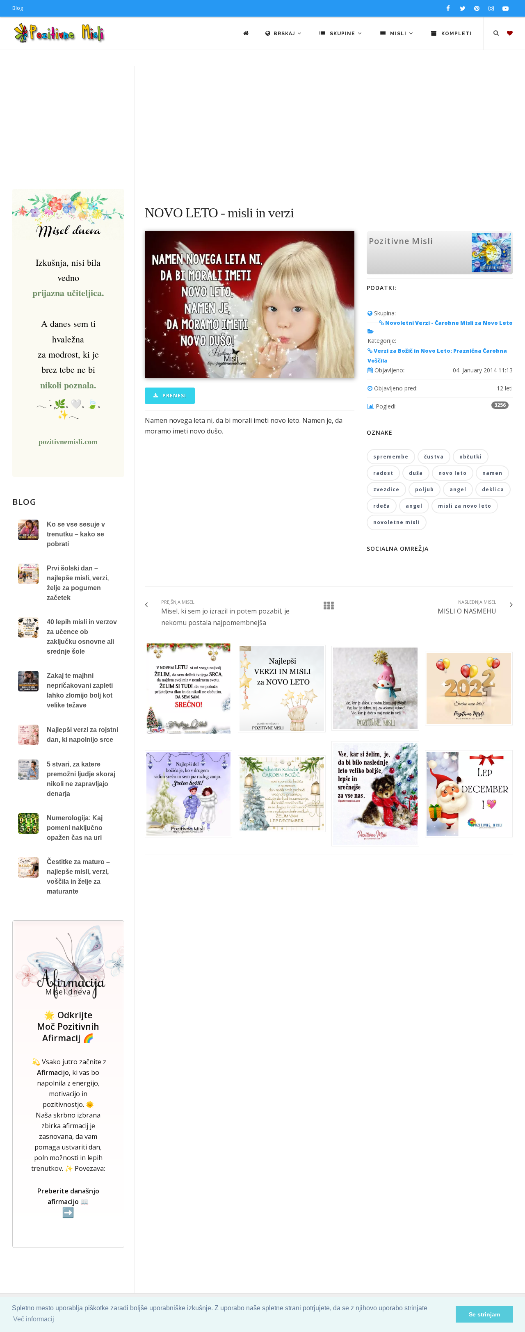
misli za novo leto (464, 505)
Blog (17, 8)
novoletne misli (396, 522)
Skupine (342, 33)
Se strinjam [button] (484, 1314)
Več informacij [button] (33, 1319)
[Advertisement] (262, 127)
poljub (424, 489)
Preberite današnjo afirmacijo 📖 (68, 1202)
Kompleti (456, 33)
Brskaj (285, 33)
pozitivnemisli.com (68, 442)
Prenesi (173, 395)
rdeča (381, 505)
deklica (493, 489)
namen (492, 473)
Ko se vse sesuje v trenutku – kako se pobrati (76, 534)
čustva (434, 456)
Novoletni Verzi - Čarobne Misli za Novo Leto (448, 322)
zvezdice (386, 489)
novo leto (452, 473)
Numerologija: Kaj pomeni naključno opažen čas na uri (75, 827)
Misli (398, 33)
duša (416, 473)
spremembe (391, 456)
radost (383, 473)
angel (458, 489)
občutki (470, 456)
